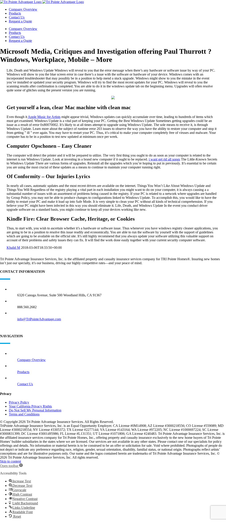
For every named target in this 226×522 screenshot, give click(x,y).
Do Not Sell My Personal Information (35, 410)
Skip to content (10, 461)
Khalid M (13, 247)
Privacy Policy (19, 402)
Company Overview (31, 360)
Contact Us (25, 384)
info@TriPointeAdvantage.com (39, 319)
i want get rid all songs (164, 159)
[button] (11, 466)
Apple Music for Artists (44, 117)
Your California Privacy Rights (30, 406)
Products (23, 372)
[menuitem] (117, 9)
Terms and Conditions (24, 414)
